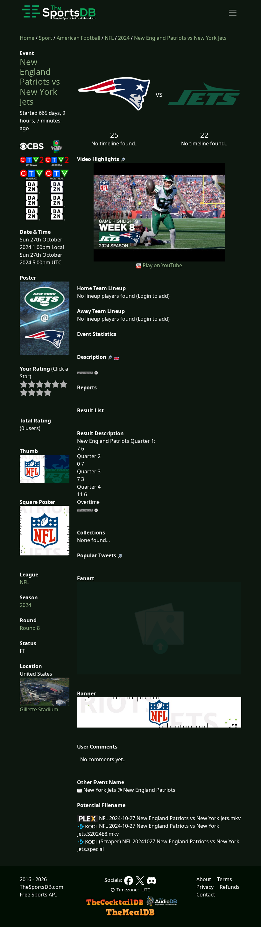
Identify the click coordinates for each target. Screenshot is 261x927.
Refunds (230, 886)
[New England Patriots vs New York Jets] (159, 211)
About (203, 879)
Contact (205, 894)
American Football (78, 37)
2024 (124, 37)
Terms (224, 879)
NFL (109, 37)
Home (27, 37)
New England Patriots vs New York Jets (180, 37)
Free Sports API (38, 894)
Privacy (205, 886)
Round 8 (30, 627)
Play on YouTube (162, 265)
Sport (45, 37)
